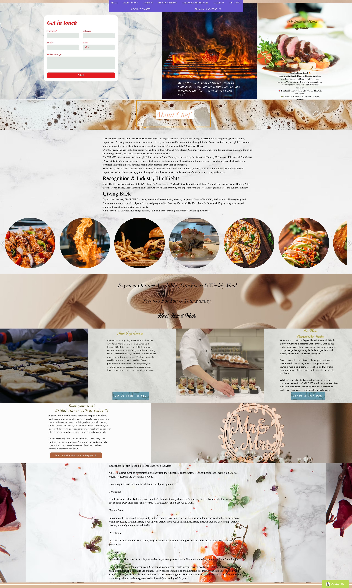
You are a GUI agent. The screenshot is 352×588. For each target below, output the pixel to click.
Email (50, 42)
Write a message (54, 54)
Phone (85, 42)
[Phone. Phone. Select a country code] (87, 47)
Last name (87, 31)
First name (52, 31)
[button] (30, 243)
